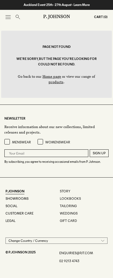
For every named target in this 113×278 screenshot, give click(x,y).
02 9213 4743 (69, 261)
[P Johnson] (56, 17)
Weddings (69, 213)
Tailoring (68, 206)
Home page (52, 76)
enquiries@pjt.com (76, 253)
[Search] (18, 17)
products (56, 81)
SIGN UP (99, 153)
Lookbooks (70, 198)
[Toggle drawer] (8, 17)
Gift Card (68, 221)
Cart (98, 17)
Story (65, 191)
